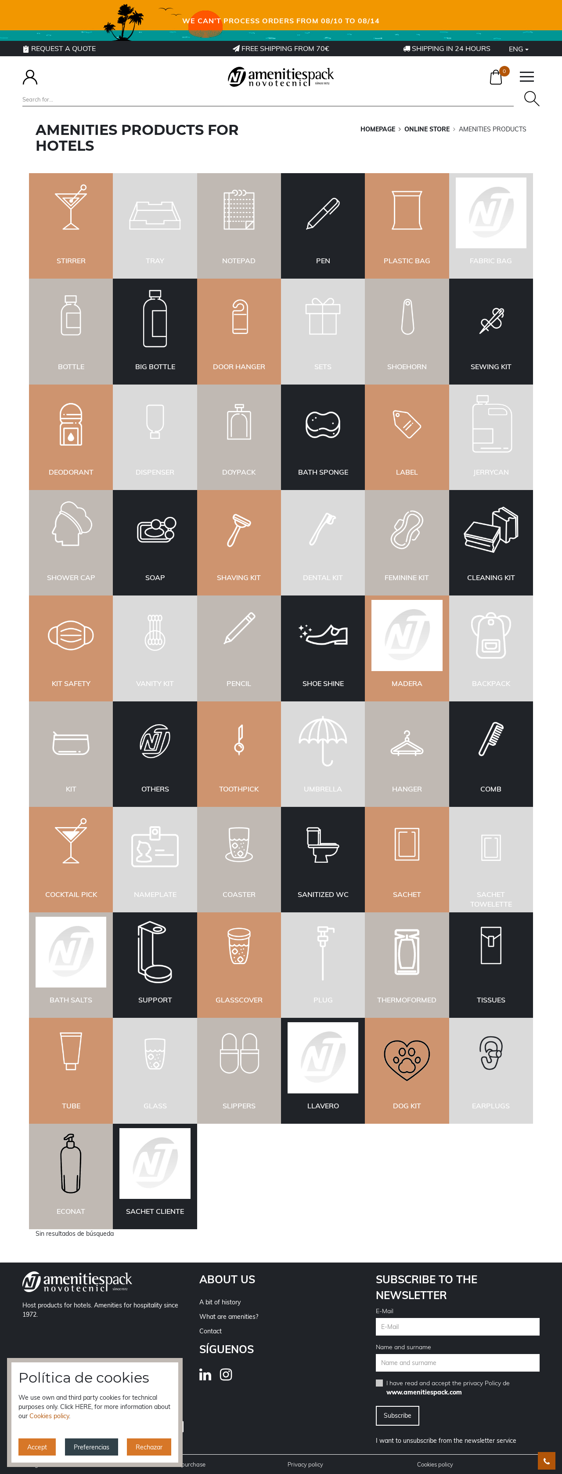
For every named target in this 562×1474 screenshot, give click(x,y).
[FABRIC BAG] (491, 214)
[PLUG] (323, 953)
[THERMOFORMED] (406, 953)
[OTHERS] (154, 741)
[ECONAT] (71, 1164)
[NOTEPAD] (239, 214)
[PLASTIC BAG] (406, 214)
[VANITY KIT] (154, 636)
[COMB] (491, 741)
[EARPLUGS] (491, 1058)
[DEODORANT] (71, 424)
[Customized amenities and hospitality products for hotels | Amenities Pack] (281, 76)
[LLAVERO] (323, 1058)
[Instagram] (230, 1377)
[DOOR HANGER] (239, 319)
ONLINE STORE (427, 129)
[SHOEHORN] (406, 319)
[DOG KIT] (406, 1058)
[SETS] (323, 319)
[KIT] (71, 741)
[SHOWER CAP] (71, 530)
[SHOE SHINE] (323, 636)
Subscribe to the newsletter (426, 1287)
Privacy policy (305, 1464)
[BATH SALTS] (71, 953)
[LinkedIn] (209, 1377)
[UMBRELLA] (323, 741)
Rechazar (149, 1447)
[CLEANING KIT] (491, 530)
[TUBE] (71, 1058)
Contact (210, 1331)
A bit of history (220, 1302)
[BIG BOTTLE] (154, 319)
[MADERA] (406, 636)
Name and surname (403, 1347)
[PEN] (323, 214)
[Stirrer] (71, 214)
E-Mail (384, 1311)
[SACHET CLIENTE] (154, 1164)
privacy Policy (482, 1383)
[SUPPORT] (154, 953)
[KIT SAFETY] (71, 636)
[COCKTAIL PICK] (71, 847)
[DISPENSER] (154, 424)
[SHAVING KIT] (239, 530)
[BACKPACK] (491, 636)
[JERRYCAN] (491, 424)
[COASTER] (239, 847)
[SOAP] (154, 530)
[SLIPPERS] (239, 1058)
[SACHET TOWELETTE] (491, 847)
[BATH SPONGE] (323, 424)
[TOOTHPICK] (239, 741)
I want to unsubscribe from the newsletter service (446, 1441)
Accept (37, 1447)
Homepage (377, 129)
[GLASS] (154, 1058)
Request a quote (62, 48)
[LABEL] (406, 424)
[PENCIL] (239, 636)
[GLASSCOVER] (239, 953)
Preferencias (91, 1447)
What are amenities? (228, 1317)
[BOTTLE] (71, 319)
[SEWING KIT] (491, 319)
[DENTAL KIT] (323, 530)
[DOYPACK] (239, 424)
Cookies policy (435, 1464)
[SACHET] (406, 847)
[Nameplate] (154, 847)
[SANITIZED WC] (323, 847)
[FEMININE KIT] (406, 530)
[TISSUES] (491, 953)
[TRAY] (154, 214)
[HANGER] (406, 741)
